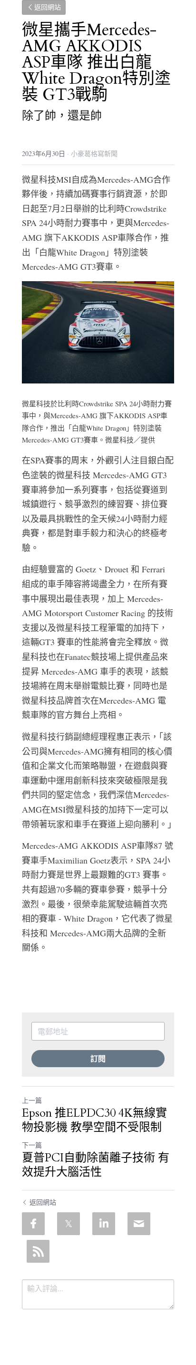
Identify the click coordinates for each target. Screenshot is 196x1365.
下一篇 (32, 1144)
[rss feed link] (38, 1251)
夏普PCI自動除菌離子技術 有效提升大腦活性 (95, 1165)
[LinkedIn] (103, 1223)
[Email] (138, 1223)
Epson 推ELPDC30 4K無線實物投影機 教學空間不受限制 (94, 1120)
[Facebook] (33, 1223)
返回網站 (47, 7)
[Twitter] (68, 1223)
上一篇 (32, 1100)
